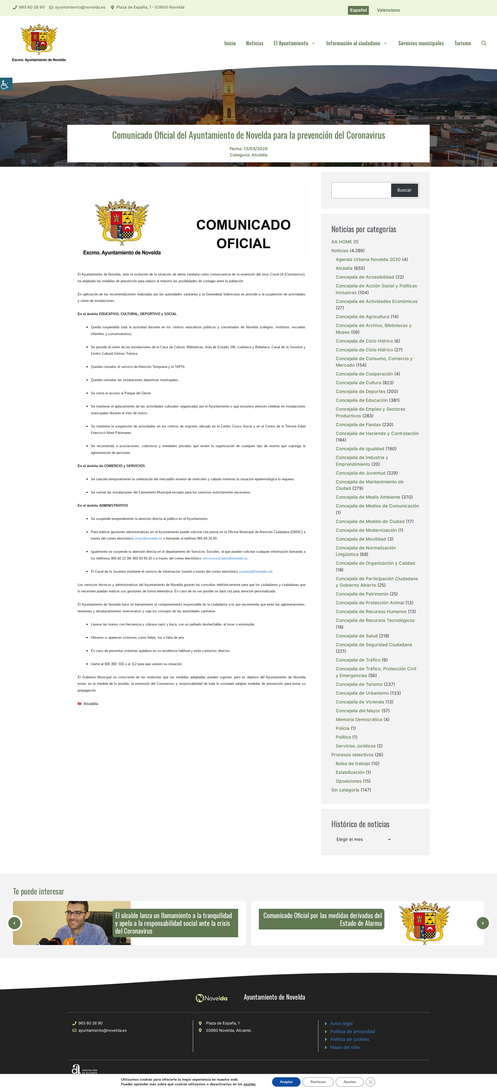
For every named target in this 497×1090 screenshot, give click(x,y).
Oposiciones (349, 781)
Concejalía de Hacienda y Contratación (377, 433)
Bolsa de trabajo (353, 763)
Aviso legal (341, 1023)
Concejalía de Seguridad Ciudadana (374, 644)
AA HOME (341, 241)
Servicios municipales (421, 43)
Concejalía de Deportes (360, 391)
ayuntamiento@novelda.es (80, 7)
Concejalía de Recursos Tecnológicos (375, 620)
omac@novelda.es (148, 538)
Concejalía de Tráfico (358, 660)
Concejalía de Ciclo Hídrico (364, 341)
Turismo (462, 43)
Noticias (255, 43)
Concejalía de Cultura (358, 382)
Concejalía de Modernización (366, 530)
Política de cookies (349, 1039)
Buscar (404, 190)
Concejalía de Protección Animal (370, 602)
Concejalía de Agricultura (362, 316)
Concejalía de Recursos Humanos (371, 611)
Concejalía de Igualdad (360, 448)
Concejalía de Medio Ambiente (368, 497)
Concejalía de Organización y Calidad (375, 563)
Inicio (230, 43)
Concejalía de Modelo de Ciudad (370, 521)
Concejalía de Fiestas (358, 424)
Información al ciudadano (353, 43)
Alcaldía (259, 154)
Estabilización (350, 772)
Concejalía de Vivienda (360, 701)
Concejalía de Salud (357, 635)
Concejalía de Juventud (360, 473)
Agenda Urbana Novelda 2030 (368, 259)
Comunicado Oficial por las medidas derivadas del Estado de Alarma (323, 919)
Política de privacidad (352, 1031)
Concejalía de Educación (362, 400)
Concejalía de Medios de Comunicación (377, 505)
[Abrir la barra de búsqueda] (484, 43)
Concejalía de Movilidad (361, 539)
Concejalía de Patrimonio (362, 594)
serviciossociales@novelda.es (225, 558)
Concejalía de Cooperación (364, 373)
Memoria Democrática (359, 719)
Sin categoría (345, 790)
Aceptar (286, 1081)
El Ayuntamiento (291, 43)
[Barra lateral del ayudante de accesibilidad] (6, 84)
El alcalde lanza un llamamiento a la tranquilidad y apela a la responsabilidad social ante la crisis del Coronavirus (173, 922)
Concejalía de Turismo (359, 684)
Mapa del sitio (345, 1047)
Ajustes (349, 1081)
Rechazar (318, 1081)
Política (343, 737)
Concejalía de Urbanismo (362, 693)
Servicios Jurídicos (356, 746)
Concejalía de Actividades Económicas (377, 301)
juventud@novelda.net (256, 571)
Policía (342, 728)
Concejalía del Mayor (358, 710)
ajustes (249, 1084)
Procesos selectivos (352, 754)
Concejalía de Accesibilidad (365, 277)
